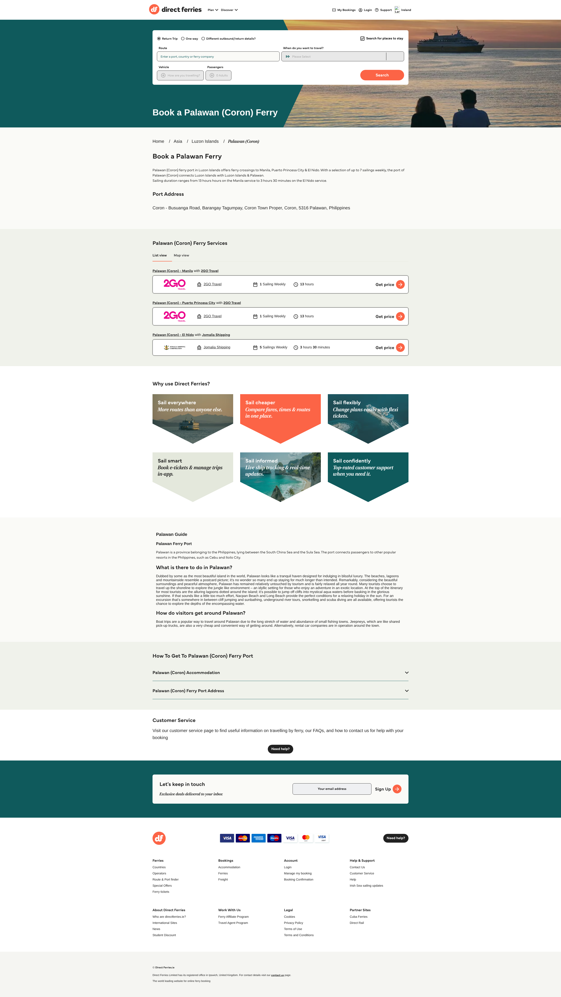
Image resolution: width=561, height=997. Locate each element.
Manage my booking (298, 873)
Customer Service (362, 873)
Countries (159, 867)
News (156, 929)
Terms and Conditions (299, 935)
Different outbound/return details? (231, 38)
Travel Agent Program (233, 923)
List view (160, 255)
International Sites (165, 923)
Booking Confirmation (298, 879)
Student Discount (164, 935)
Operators (159, 873)
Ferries (223, 873)
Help (353, 879)
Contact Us (357, 867)
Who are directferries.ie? (169, 916)
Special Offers (162, 885)
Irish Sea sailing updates (366, 885)
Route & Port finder (166, 879)
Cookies (289, 916)
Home (158, 141)
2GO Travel (209, 271)
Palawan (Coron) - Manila (173, 271)
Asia (178, 141)
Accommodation (229, 867)
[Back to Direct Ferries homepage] (175, 10)
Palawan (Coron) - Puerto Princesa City (184, 303)
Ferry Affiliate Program (233, 916)
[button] (280, 673)
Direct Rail (357, 923)
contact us (277, 975)
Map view (181, 255)
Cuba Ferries (358, 916)
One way (192, 38)
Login (287, 867)
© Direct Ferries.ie (163, 967)
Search (382, 75)
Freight (223, 879)
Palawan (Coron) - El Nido (173, 335)
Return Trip (170, 38)
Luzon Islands (205, 141)
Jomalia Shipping (216, 335)
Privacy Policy (293, 923)
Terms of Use (293, 929)
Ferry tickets (161, 891)
